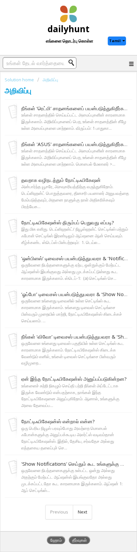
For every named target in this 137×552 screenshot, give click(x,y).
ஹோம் (56, 540)
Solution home (20, 80)
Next (82, 512)
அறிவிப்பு (50, 80)
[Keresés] (73, 62)
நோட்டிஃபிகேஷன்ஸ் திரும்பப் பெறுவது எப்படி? (67, 222)
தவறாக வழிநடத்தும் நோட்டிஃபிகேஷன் (61, 180)
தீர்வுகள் (79, 540)
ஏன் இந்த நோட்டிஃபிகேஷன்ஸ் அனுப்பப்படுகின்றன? (74, 378)
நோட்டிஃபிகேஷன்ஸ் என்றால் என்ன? (58, 421)
